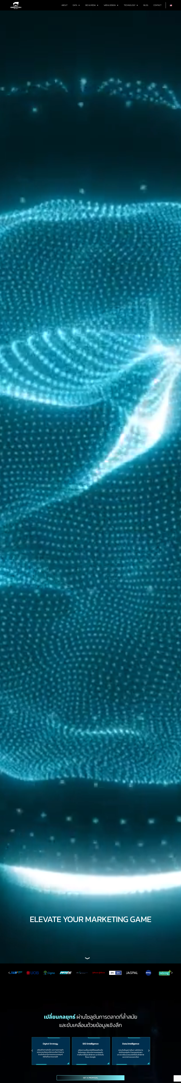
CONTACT (157, 5)
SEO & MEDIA (90, 5)
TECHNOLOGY (129, 5)
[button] (9, 973)
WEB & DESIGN (110, 5)
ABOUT (64, 5)
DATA (75, 5)
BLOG (145, 5)
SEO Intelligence (90, 1043)
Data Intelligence (130, 1043)
